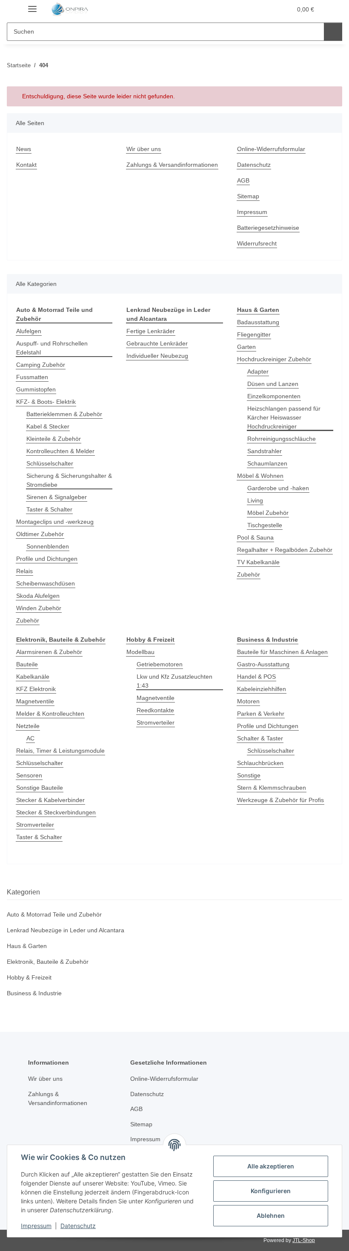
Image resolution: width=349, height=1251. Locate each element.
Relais (24, 571)
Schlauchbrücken (260, 763)
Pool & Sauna (255, 537)
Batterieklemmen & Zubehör (64, 414)
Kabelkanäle (32, 676)
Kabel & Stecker (47, 426)
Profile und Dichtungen (46, 558)
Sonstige (248, 775)
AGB (243, 180)
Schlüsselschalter (49, 463)
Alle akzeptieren (270, 1166)
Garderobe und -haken (278, 488)
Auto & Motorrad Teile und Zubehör (54, 914)
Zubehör (27, 620)
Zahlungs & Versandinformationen (172, 164)
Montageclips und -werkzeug (55, 521)
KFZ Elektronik (36, 688)
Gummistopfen (36, 389)
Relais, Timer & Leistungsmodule (60, 750)
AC (30, 738)
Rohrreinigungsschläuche (281, 438)
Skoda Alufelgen (38, 595)
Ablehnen (271, 1215)
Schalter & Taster (260, 738)
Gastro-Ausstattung (263, 664)
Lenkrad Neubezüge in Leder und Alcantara (65, 930)
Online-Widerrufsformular (271, 149)
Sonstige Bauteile (39, 787)
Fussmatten (32, 377)
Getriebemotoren (160, 664)
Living (255, 500)
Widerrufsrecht (257, 243)
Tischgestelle (264, 525)
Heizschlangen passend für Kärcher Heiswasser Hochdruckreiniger (283, 417)
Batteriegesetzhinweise (268, 227)
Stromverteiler (35, 824)
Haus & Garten (27, 946)
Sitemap (248, 196)
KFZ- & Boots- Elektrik (46, 401)
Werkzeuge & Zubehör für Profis (280, 800)
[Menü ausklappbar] (32, 5)
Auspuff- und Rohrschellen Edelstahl (52, 348)
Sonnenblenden (47, 546)
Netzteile (28, 726)
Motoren (248, 701)
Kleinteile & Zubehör (53, 438)
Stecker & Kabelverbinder (50, 800)
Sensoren (29, 775)
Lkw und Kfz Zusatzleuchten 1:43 (174, 681)
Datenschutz (78, 1225)
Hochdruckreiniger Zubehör (274, 359)
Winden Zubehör (38, 608)
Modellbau (140, 651)
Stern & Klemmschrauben (271, 787)
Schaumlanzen (267, 463)
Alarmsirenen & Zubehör (49, 651)
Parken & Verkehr (260, 713)
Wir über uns (143, 149)
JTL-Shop (303, 1240)
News (23, 149)
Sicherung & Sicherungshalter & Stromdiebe (69, 480)
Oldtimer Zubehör (40, 534)
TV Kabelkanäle (258, 562)
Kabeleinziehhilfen (261, 688)
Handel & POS (256, 676)
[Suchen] (333, 32)
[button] (251, 9)
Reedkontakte (155, 710)
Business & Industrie (34, 993)
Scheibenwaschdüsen (45, 583)
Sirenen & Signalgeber (56, 497)
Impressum (36, 1225)
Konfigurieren (271, 1190)
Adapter (258, 371)
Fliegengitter (254, 334)
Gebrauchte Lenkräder (157, 343)
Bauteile (27, 664)
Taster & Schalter (49, 509)
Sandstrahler (264, 451)
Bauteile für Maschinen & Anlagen (282, 651)
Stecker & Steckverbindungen (56, 812)
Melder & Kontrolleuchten (50, 713)
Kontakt (26, 164)
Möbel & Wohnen (260, 475)
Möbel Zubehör (268, 512)
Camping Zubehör (40, 364)
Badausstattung (258, 322)
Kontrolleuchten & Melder (60, 451)
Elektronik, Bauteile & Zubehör (48, 961)
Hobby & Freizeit (29, 977)
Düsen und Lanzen (272, 383)
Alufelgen (28, 331)
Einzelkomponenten (273, 396)
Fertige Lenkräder (150, 331)
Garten (246, 346)
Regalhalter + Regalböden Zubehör (284, 549)
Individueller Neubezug (157, 355)
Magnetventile (35, 701)
